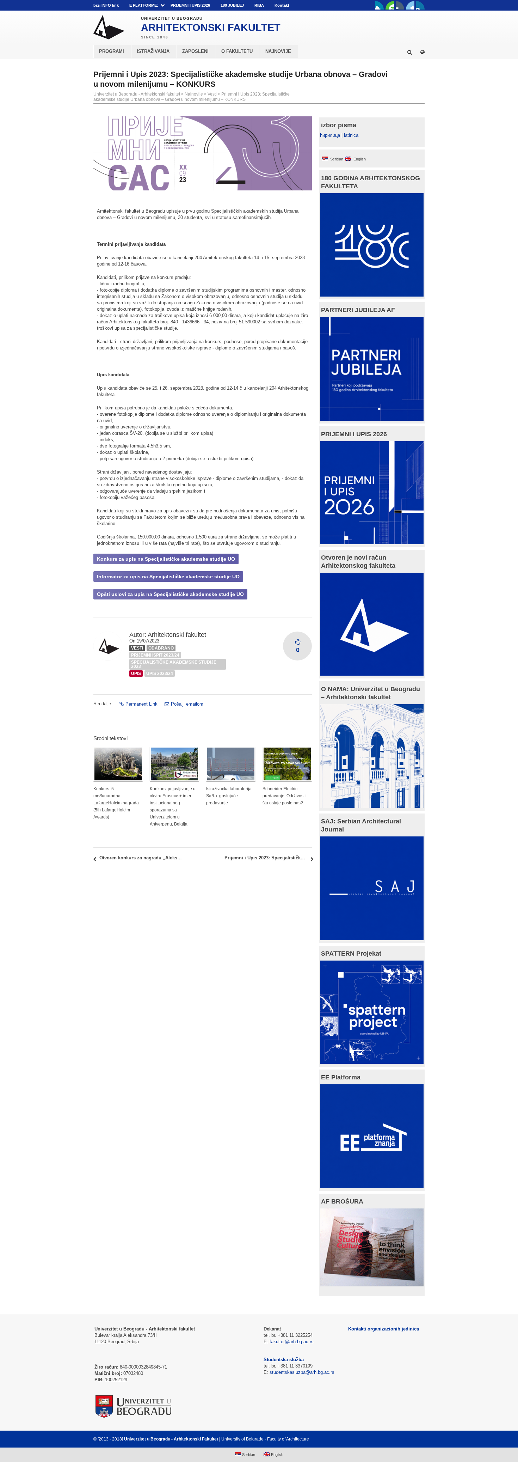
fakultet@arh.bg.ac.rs (292, 1341)
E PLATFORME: (143, 5)
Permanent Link (141, 704)
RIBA (259, 5)
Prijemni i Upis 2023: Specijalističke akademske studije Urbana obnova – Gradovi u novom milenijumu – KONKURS (191, 97)
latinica (351, 135)
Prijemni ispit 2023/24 (155, 655)
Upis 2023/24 (159, 673)
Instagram (420, 5)
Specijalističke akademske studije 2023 (173, 664)
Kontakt (282, 5)
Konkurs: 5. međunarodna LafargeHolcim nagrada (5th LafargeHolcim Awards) (116, 803)
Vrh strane (407, 1439)
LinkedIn (410, 5)
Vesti (212, 94)
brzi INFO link (106, 5)
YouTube (390, 5)
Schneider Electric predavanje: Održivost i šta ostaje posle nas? (285, 795)
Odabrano (161, 648)
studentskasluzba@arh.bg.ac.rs (302, 1372)
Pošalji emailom (187, 704)
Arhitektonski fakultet (177, 634)
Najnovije (194, 94)
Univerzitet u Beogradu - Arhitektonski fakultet (136, 94)
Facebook (379, 5)
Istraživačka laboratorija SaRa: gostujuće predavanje (229, 795)
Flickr (400, 5)
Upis (136, 673)
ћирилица (330, 135)
